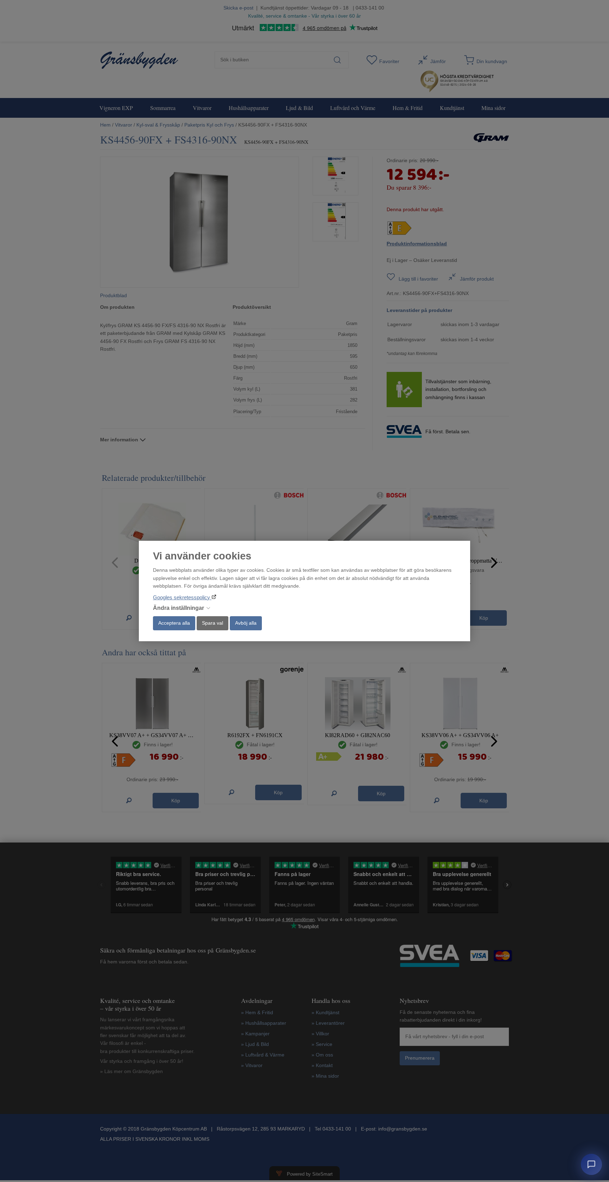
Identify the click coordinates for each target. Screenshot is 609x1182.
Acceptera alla (174, 623)
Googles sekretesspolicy (182, 597)
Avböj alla (246, 623)
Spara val (212, 623)
